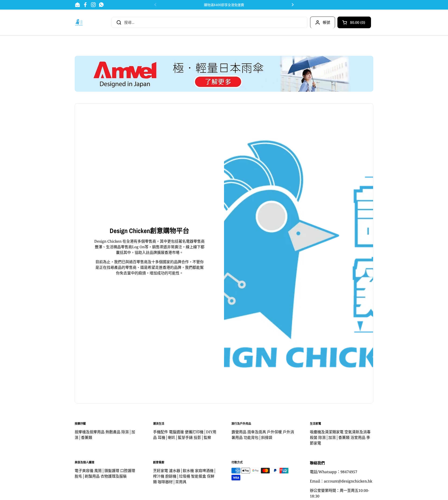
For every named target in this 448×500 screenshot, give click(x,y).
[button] (354, 22)
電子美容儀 (84, 470)
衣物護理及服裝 (114, 476)
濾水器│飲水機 (181, 470)
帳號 (326, 22)
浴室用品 (357, 437)
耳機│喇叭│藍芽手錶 (175, 437)
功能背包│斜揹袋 (258, 437)
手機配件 (160, 431)
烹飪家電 (160, 470)
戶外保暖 (274, 431)
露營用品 (238, 431)
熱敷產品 (112, 431)
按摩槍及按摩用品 (90, 431)
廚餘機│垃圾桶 (177, 476)
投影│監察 (202, 437)
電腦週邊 (176, 431)
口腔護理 (127, 470)
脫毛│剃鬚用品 (87, 476)
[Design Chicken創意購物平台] (79, 22)
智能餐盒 (198, 476)
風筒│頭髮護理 (106, 470)
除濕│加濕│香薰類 (334, 437)
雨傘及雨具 (256, 431)
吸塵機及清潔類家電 (326, 431)
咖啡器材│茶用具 (172, 481)
